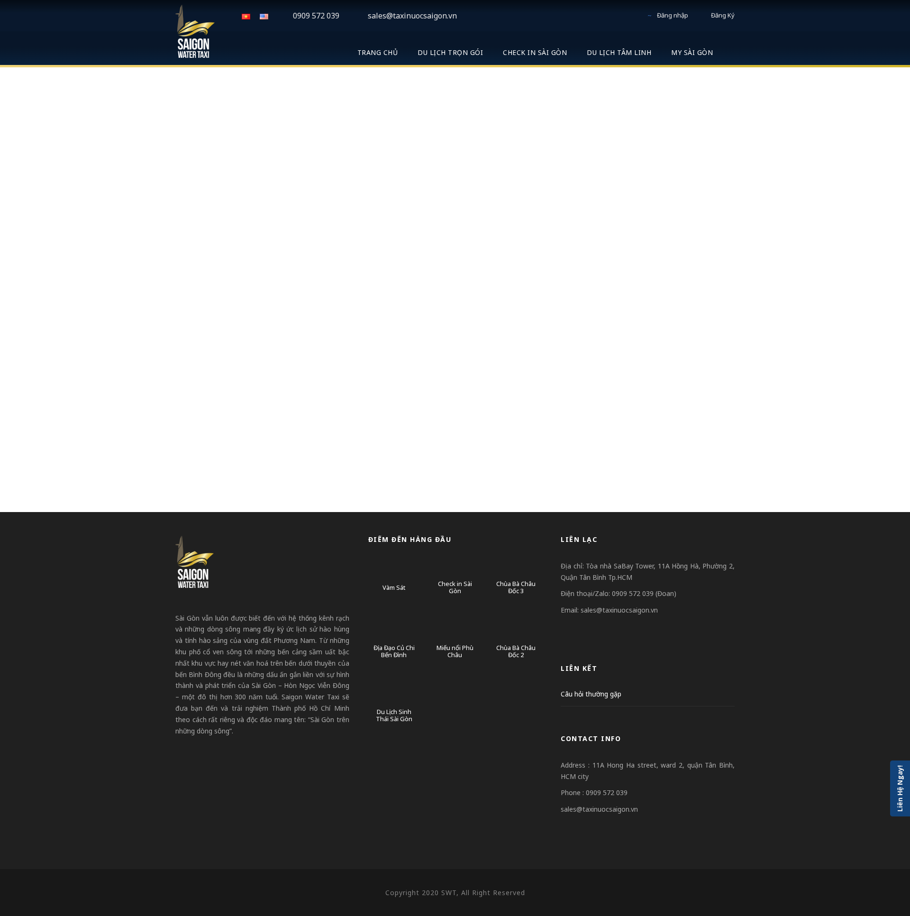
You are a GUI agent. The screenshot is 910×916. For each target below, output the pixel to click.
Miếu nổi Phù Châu (455, 651)
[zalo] (595, 14)
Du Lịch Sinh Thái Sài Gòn (394, 715)
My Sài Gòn (692, 52)
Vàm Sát (393, 587)
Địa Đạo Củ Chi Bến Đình (394, 651)
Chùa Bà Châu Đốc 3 (516, 587)
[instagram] (630, 14)
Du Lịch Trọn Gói (450, 52)
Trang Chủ (377, 52)
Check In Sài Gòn (535, 52)
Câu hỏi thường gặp (591, 693)
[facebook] (613, 14)
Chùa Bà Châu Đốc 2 (516, 651)
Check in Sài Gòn (455, 587)
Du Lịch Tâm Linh (619, 52)
